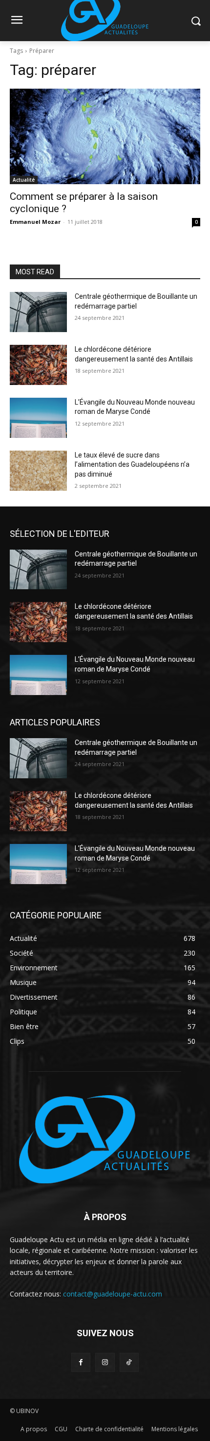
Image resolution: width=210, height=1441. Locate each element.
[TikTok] (129, 1362)
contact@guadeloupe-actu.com (112, 1293)
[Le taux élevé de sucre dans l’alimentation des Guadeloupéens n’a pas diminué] (38, 471)
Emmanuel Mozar (35, 221)
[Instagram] (104, 1362)
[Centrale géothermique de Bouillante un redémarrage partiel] (38, 312)
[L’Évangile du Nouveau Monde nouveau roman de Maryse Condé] (38, 418)
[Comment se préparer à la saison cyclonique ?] (105, 136)
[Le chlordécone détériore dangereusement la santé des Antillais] (38, 365)
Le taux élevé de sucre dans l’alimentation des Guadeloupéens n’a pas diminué (132, 464)
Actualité (24, 179)
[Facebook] (80, 1362)
